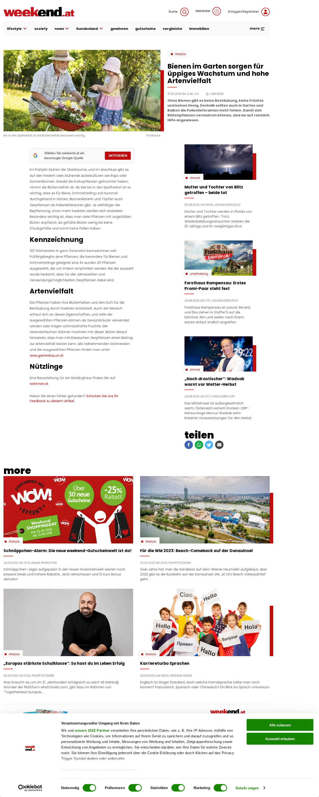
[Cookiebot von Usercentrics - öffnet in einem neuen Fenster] (30, 787)
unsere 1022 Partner (92, 730)
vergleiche (172, 28)
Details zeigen (247, 788)
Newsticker (203, 11)
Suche (173, 12)
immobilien (199, 28)
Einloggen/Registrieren (243, 12)
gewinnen (119, 28)
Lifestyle (180, 54)
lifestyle (14, 28)
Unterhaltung (199, 274)
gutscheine (145, 28)
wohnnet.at (39, 383)
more (255, 28)
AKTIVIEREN (118, 155)
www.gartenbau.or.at (47, 355)
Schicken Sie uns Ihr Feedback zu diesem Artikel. (74, 398)
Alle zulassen (280, 725)
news (59, 28)
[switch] (135, 787)
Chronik (195, 178)
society (41, 28)
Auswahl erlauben (280, 739)
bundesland (87, 28)
